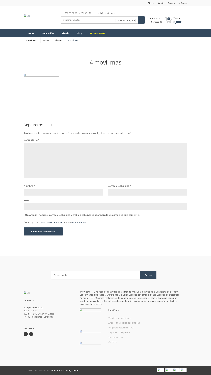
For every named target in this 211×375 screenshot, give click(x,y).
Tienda (151, 3)
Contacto (112, 342)
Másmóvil (58, 40)
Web (26, 200)
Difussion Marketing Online (64, 370)
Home (31, 33)
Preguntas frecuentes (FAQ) (121, 327)
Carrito (161, 3)
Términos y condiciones (119, 318)
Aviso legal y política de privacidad (124, 322)
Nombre (29, 186)
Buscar (148, 275)
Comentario (31, 140)
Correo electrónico (119, 186)
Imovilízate (31, 40)
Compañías (48, 33)
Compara (156, 22)
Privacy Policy (79, 222)
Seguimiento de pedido (119, 332)
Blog (79, 33)
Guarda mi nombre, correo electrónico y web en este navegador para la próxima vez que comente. (83, 215)
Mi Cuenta (183, 3)
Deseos (154, 18)
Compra (171, 3)
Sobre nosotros (115, 337)
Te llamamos (97, 33)
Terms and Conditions (51, 222)
